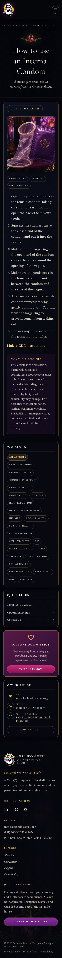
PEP (37, 541)
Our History (10, 861)
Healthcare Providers (24, 510)
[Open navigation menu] (55, 10)
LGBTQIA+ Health (20, 526)
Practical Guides (21, 549)
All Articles (17, 457)
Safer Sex (38, 178)
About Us (9, 855)
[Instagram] (16, 809)
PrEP (42, 549)
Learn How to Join (31, 921)
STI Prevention (19, 571)
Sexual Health (18, 185)
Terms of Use (30, 951)
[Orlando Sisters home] (8, 10)
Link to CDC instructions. (26, 345)
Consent (37, 495)
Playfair (21, 25)
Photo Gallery (11, 874)
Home (7, 25)
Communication (20, 472)
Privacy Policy (12, 951)
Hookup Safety (36, 518)
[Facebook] (7, 809)
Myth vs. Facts (19, 541)
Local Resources (20, 533)
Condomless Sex (20, 487)
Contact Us (14, 619)
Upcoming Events (18, 612)
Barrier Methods (20, 464)
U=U (11, 579)
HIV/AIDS (14, 518)
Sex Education (37, 556)
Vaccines (26, 579)
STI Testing (43, 571)
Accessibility (46, 951)
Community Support (23, 480)
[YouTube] (25, 809)
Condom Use (17, 178)
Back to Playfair (27, 108)
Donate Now (33, 669)
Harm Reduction (20, 503)
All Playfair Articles (19, 605)
